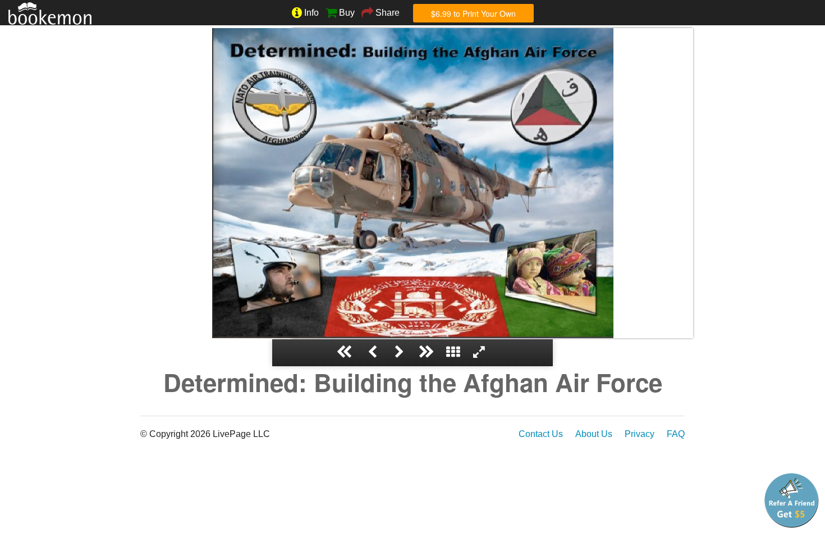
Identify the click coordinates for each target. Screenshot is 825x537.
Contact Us (541, 434)
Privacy (639, 434)
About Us (593, 434)
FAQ (676, 434)
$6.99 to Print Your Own (473, 13)
